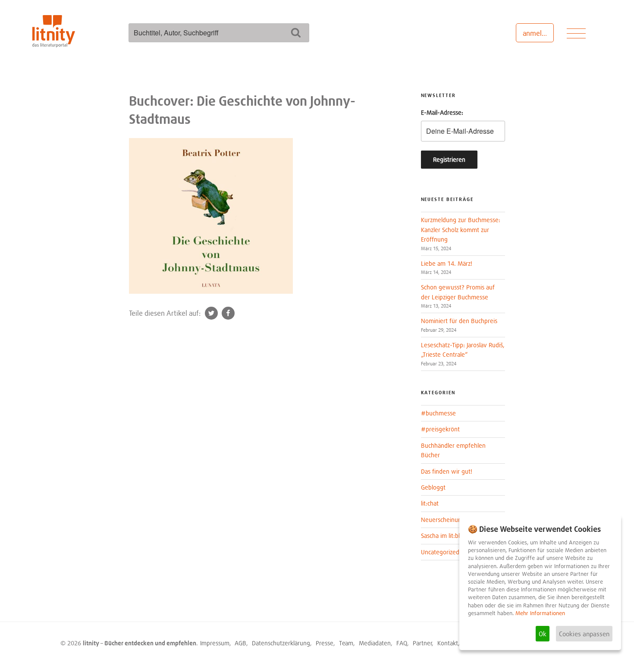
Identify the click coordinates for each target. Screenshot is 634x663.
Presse (324, 643)
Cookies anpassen (584, 634)
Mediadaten (375, 643)
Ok (542, 634)
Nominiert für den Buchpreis (459, 320)
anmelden (538, 33)
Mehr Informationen (540, 613)
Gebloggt (433, 487)
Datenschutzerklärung (281, 643)
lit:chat (430, 503)
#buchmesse (438, 413)
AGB (240, 643)
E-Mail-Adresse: (442, 112)
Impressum (214, 643)
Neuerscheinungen (446, 519)
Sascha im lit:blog (444, 535)
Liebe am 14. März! (446, 263)
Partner (422, 643)
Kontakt (447, 643)
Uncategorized (440, 552)
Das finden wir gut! (446, 471)
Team (346, 643)
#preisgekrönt (440, 429)
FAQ (401, 643)
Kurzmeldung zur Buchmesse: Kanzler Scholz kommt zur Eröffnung (460, 229)
